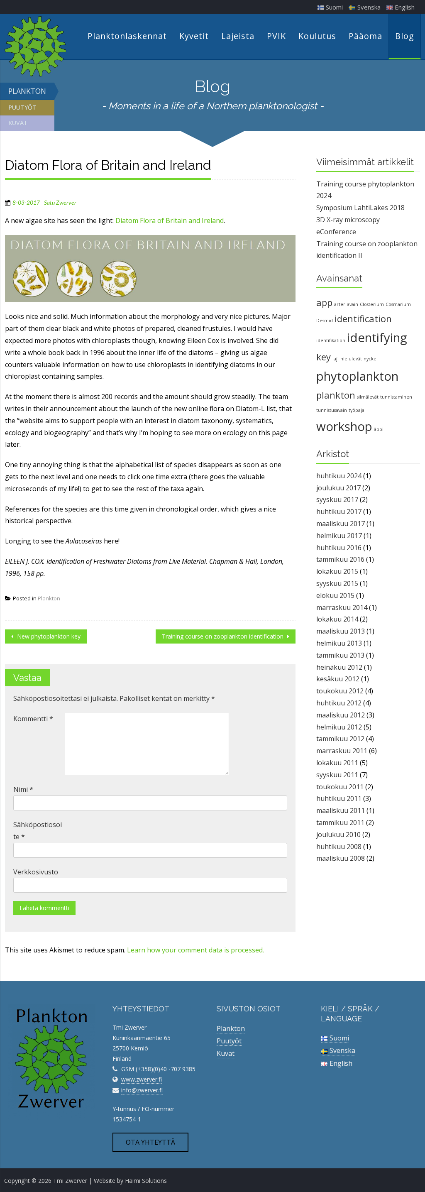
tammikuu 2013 (340, 655)
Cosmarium (398, 304)
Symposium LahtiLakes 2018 (360, 207)
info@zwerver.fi (142, 1090)
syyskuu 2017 (337, 499)
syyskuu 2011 (337, 774)
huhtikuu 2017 (338, 511)
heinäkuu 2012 (339, 667)
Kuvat (18, 123)
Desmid (324, 320)
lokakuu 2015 (337, 571)
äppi (378, 429)
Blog (404, 36)
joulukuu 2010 (338, 834)
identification (363, 319)
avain (352, 304)
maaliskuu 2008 (340, 858)
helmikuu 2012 (339, 727)
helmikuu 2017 (339, 535)
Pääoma (365, 36)
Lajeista (237, 36)
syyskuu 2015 (337, 583)
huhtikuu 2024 (338, 475)
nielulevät (351, 359)
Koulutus (317, 36)
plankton (335, 395)
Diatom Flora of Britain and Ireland (169, 220)
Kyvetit (194, 36)
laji (335, 359)
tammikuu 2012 (340, 738)
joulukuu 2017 (338, 487)
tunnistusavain (331, 410)
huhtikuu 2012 (338, 702)
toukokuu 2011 (340, 786)
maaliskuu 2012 (340, 715)
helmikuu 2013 (339, 643)
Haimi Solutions (146, 1181)
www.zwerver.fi (141, 1079)
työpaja (356, 410)
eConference (336, 231)
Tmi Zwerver (70, 1181)
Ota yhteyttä (150, 1142)
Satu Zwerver (60, 203)
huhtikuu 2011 (338, 798)
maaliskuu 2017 (340, 523)
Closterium (372, 304)
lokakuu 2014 (337, 619)
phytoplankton (357, 376)
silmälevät (368, 397)
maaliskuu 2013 (340, 631)
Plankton (27, 91)
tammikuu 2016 (340, 559)
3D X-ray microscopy (348, 219)
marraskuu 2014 (341, 607)
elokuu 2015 (335, 595)
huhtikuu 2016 (338, 547)
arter (339, 304)
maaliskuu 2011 (340, 810)
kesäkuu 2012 (337, 678)
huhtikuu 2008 (338, 846)
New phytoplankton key (48, 636)
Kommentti (33, 718)
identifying (377, 337)
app (324, 302)
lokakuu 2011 (337, 762)
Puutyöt (22, 107)
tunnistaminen (396, 397)
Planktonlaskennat (127, 36)
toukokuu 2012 (340, 690)
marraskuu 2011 (341, 750)
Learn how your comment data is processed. (195, 950)
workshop (344, 426)
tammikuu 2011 (340, 822)
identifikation (330, 340)
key (323, 357)
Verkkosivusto (35, 871)
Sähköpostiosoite (37, 830)
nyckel (371, 359)
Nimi (23, 789)
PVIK (276, 36)
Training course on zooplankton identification (223, 636)
